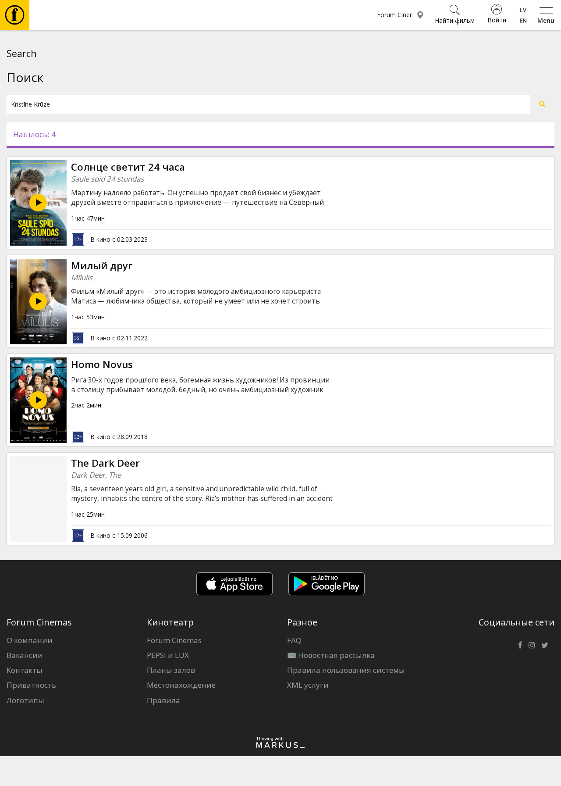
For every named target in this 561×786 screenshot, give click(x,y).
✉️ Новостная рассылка (331, 655)
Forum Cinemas (174, 640)
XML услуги (308, 685)
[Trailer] (38, 301)
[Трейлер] (38, 202)
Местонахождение (181, 685)
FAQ (294, 640)
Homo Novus (102, 364)
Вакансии (25, 655)
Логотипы (25, 700)
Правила (163, 700)
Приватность (31, 685)
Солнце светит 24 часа (128, 167)
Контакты (25, 670)
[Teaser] (38, 400)
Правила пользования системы (346, 670)
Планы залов (171, 670)
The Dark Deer (105, 463)
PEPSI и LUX (168, 655)
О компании (30, 640)
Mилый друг (102, 265)
